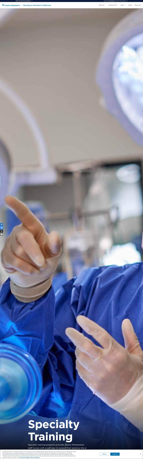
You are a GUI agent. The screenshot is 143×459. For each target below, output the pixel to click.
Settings (104, 454)
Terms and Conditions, (25, 457)
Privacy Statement (35, 457)
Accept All (114, 454)
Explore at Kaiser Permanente (115, 0)
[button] (1, 224)
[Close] (140, 454)
